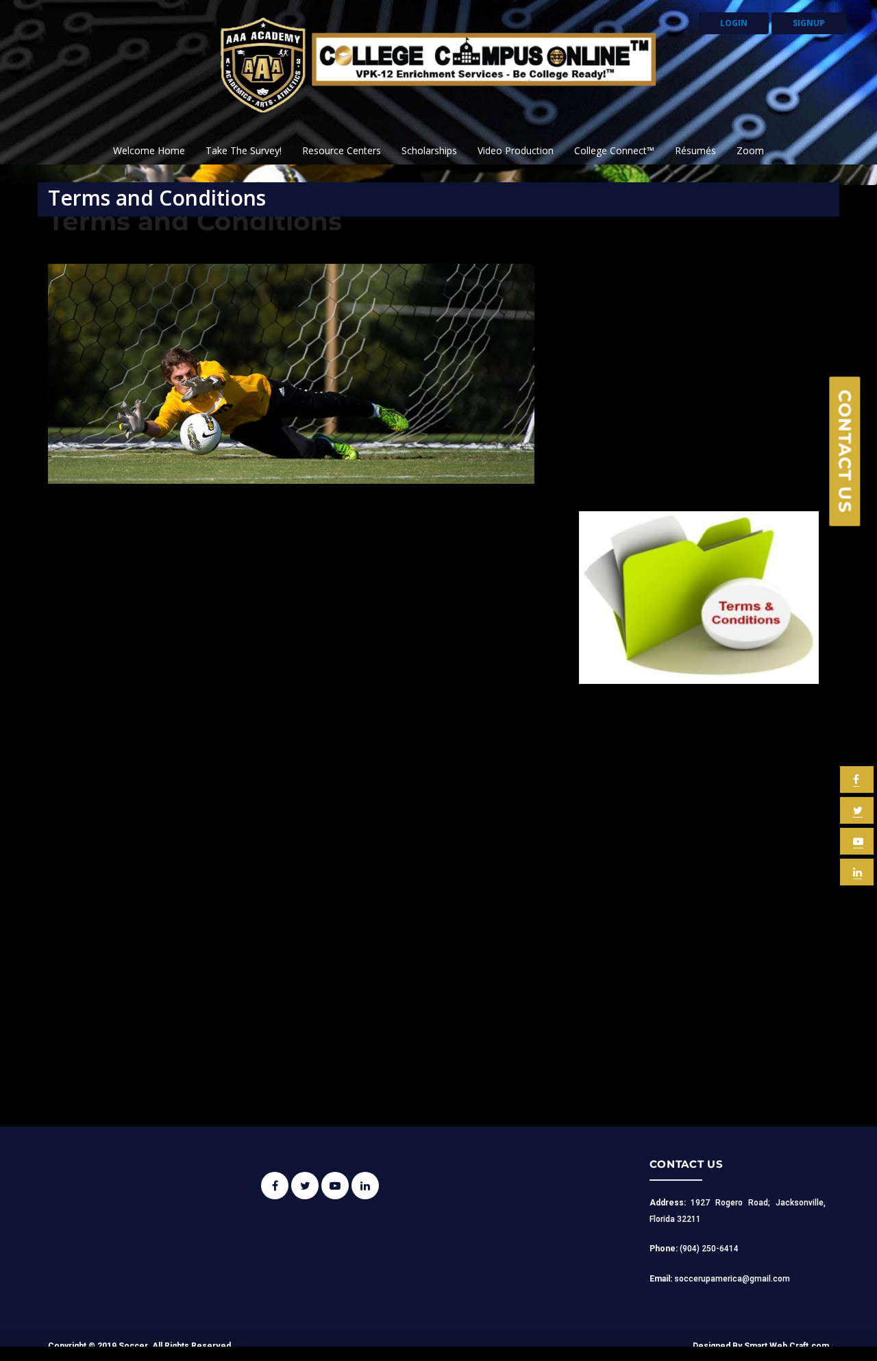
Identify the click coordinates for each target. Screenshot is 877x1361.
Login (734, 23)
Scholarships (429, 150)
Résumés (695, 150)
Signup (809, 23)
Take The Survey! (244, 150)
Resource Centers (341, 150)
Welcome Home (149, 150)
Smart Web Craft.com (786, 1346)
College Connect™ (614, 150)
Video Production (516, 150)
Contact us (845, 451)
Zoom (750, 150)
